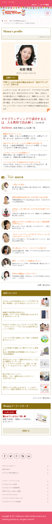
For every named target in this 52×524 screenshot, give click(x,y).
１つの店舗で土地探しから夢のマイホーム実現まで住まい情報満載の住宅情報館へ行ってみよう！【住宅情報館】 (20, 351)
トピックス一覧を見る (41, 398)
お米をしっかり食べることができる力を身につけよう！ (30, 210)
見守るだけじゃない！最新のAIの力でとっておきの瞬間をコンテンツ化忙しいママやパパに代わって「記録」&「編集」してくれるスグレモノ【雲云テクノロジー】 (20, 363)
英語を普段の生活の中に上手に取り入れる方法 (30, 197)
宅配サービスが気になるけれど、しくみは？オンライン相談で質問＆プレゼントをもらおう (20, 388)
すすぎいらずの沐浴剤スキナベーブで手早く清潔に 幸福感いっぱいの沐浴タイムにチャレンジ (21, 302)
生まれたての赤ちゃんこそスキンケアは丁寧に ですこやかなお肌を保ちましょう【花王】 (20, 326)
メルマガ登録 (44, 5)
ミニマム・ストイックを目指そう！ (16, 152)
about (34, 5)
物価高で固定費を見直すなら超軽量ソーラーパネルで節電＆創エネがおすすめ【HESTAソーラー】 (20, 314)
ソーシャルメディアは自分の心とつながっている (22, 162)
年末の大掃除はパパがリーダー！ (25, 273)
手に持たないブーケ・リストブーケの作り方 (29, 248)
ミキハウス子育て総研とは (10, 473)
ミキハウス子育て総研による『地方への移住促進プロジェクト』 (20, 339)
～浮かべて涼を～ (19, 184)
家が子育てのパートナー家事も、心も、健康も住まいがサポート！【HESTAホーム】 (19, 376)
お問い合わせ (6, 469)
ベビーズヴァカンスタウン (10, 494)
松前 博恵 (26, 69)
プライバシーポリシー (8, 466)
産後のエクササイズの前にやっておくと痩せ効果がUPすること (30, 222)
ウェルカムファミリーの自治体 (11, 501)
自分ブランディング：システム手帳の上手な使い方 (22, 143)
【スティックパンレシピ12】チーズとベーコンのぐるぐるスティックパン (31, 235)
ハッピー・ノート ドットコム (11, 481)
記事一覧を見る (44, 285)
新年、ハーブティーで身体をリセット (26, 261)
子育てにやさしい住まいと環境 (11, 491)
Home (5, 21)
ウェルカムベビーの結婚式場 (10, 488)
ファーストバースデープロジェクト (12, 498)
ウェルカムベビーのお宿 (9, 484)
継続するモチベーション (12, 134)
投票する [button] (26, 431)
